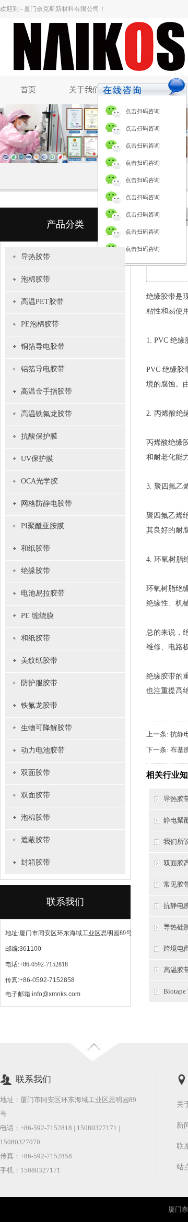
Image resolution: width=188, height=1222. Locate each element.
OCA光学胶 (39, 481)
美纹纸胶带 (39, 660)
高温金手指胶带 (46, 391)
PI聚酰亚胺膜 (42, 526)
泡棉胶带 (35, 279)
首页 (28, 90)
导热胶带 (35, 257)
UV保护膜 (37, 459)
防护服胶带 (39, 683)
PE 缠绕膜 (37, 616)
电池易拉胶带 (43, 593)
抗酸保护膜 (39, 436)
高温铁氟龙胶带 (46, 414)
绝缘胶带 (35, 571)
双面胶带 (35, 773)
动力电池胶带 (43, 750)
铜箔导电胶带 (43, 346)
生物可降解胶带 (46, 728)
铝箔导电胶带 (43, 369)
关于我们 (84, 90)
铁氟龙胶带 (39, 705)
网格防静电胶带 (46, 503)
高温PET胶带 (42, 302)
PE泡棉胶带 (40, 324)
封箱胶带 (35, 862)
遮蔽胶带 (35, 840)
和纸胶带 (35, 548)
